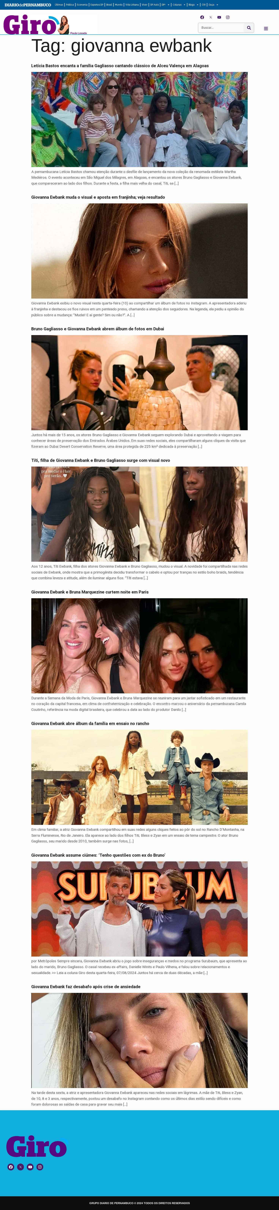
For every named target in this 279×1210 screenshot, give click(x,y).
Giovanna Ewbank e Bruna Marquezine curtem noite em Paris (90, 591)
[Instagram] (228, 17)
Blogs (192, 4)
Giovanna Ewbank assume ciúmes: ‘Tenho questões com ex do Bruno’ (98, 855)
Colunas (177, 4)
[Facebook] (202, 17)
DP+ (164, 4)
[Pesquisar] (249, 28)
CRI (204, 4)
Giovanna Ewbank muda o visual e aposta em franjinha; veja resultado (98, 197)
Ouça (211, 4)
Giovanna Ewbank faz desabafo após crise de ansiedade (85, 986)
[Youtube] (219, 17)
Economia (82, 4)
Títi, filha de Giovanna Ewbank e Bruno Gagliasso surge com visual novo (100, 460)
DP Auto (154, 4)
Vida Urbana (132, 4)
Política (70, 4)
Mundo (118, 4)
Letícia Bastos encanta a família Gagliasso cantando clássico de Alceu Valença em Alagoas (120, 65)
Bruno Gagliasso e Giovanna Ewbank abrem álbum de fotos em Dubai (97, 328)
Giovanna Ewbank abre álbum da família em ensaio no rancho (90, 723)
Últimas (59, 4)
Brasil (109, 4)
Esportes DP (97, 4)
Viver (144, 4)
